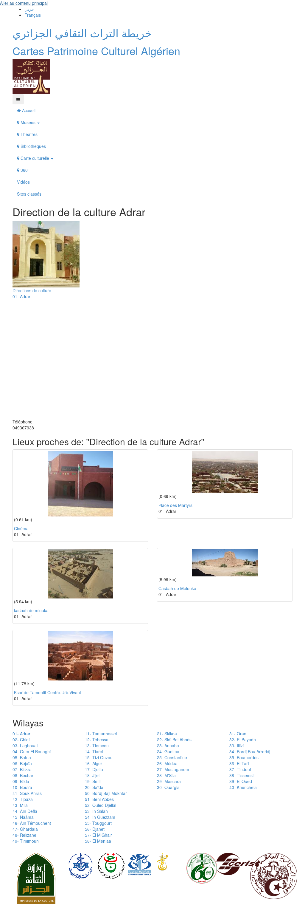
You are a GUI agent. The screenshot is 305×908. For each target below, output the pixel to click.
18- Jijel (92, 775)
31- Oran (237, 734)
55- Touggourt (98, 823)
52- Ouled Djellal (100, 805)
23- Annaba (168, 745)
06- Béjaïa (22, 763)
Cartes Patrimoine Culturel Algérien (96, 50)
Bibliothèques (32, 146)
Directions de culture (32, 290)
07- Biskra (22, 769)
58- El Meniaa (98, 841)
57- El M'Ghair (98, 835)
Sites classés (29, 194)
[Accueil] (31, 76)
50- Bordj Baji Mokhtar (106, 793)
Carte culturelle (34, 158)
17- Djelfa (94, 769)
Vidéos (23, 182)
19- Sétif (93, 781)
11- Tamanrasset (101, 734)
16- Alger (93, 763)
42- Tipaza (23, 799)
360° (24, 170)
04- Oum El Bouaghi (32, 751)
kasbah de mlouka (31, 610)
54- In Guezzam (100, 817)
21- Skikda (167, 734)
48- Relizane (24, 835)
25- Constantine (172, 757)
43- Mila (20, 805)
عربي (29, 9)
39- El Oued (240, 781)
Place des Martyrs (175, 505)
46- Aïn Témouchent (32, 823)
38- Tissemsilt (242, 775)
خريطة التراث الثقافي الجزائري (82, 32)
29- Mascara (169, 781)
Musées (28, 122)
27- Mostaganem (173, 769)
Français (32, 15)
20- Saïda (94, 787)
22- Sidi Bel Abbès (174, 740)
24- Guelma (168, 751)
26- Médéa (167, 763)
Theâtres (28, 134)
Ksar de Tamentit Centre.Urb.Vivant (47, 692)
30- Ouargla (168, 787)
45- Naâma (23, 817)
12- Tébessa (96, 740)
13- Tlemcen (97, 745)
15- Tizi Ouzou (99, 757)
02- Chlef (21, 740)
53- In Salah (96, 811)
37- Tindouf (240, 769)
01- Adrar (21, 296)
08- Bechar (23, 775)
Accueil (28, 110)
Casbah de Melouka (177, 588)
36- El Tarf (239, 763)
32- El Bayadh (242, 740)
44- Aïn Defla (25, 811)
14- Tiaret (94, 751)
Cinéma (21, 528)
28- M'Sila (166, 775)
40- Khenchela (243, 787)
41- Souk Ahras (27, 793)
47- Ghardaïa (25, 829)
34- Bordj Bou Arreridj (249, 751)
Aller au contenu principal (24, 3)
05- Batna (22, 757)
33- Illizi (236, 745)
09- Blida (21, 781)
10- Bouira (22, 787)
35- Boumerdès (244, 757)
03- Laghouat (25, 745)
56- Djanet (95, 829)
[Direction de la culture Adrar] (46, 253)
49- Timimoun (26, 841)
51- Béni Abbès (99, 799)
